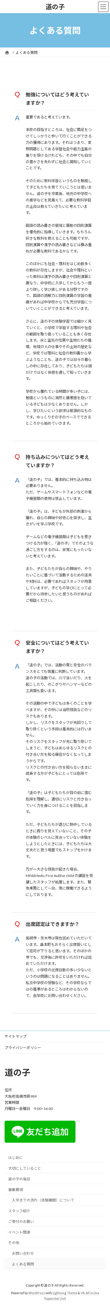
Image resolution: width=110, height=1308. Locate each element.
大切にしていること (24, 1168)
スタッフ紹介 (19, 1211)
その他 (13, 1242)
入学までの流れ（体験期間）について (43, 1200)
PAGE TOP (101, 1262)
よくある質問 (23, 1264)
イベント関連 (19, 1232)
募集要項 (15, 1189)
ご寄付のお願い (21, 1221)
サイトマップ (16, 1036)
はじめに (15, 1157)
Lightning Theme (65, 1293)
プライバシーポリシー (23, 1047)
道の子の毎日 (19, 1178)
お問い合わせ (23, 1253)
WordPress (36, 1293)
